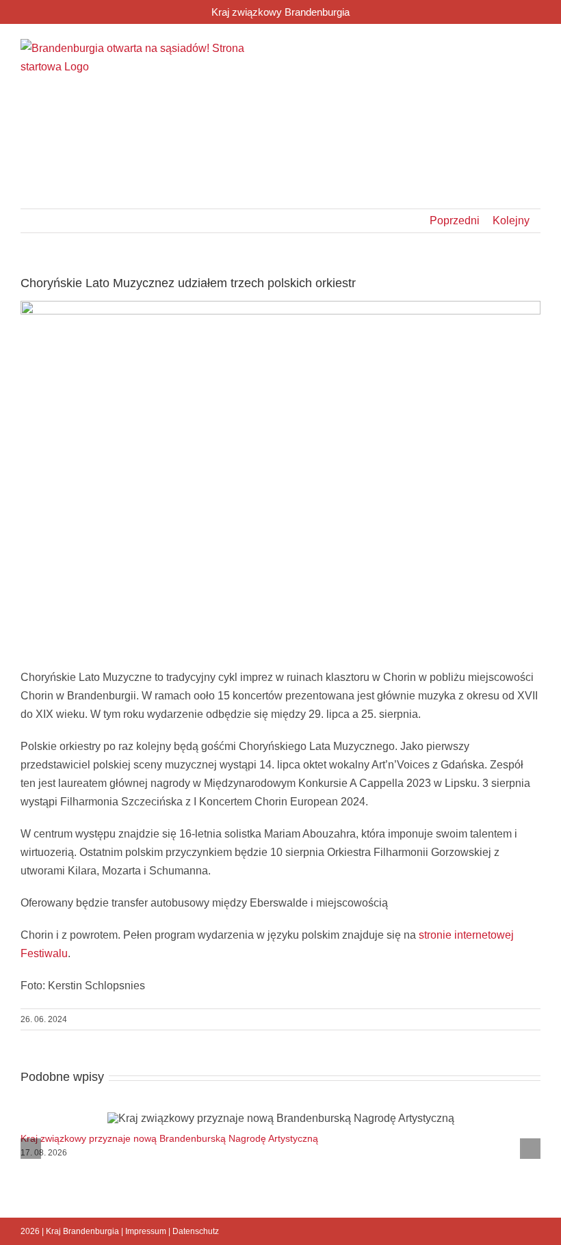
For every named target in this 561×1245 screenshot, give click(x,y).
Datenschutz (195, 1231)
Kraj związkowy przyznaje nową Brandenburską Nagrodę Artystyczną (169, 1138)
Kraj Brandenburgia (82, 1231)
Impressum (145, 1231)
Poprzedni (455, 220)
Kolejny (511, 220)
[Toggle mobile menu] (535, 49)
